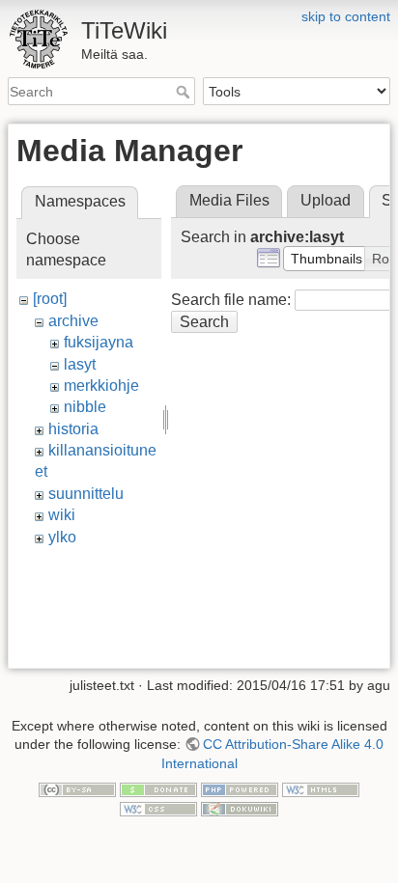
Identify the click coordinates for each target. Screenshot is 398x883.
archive (73, 321)
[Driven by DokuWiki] (239, 807)
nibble (85, 407)
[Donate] (158, 789)
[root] (50, 298)
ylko (62, 537)
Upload (325, 200)
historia (73, 429)
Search (185, 91)
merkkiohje (101, 385)
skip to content (345, 16)
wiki (61, 515)
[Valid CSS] (158, 807)
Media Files (229, 200)
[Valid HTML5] (320, 789)
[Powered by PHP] (239, 789)
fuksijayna (98, 342)
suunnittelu (86, 493)
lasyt (80, 364)
